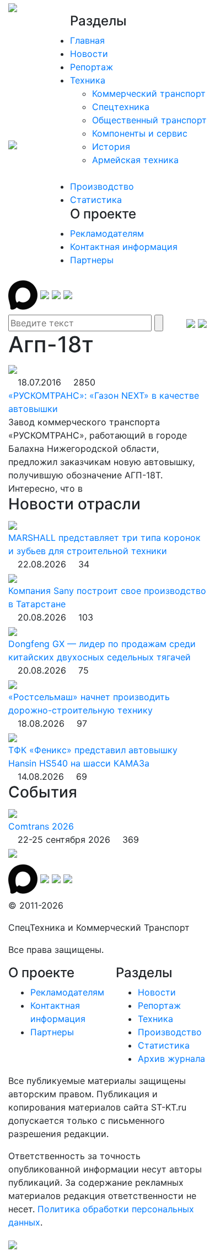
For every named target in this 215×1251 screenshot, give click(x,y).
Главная (87, 40)
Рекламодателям (107, 233)
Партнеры (92, 259)
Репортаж (91, 66)
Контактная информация (124, 246)
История (111, 146)
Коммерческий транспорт (149, 93)
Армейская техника (135, 159)
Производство (102, 186)
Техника (87, 80)
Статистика (96, 199)
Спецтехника (120, 106)
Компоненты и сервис (139, 133)
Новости (89, 53)
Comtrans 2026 (41, 826)
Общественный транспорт (149, 120)
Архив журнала (171, 1058)
